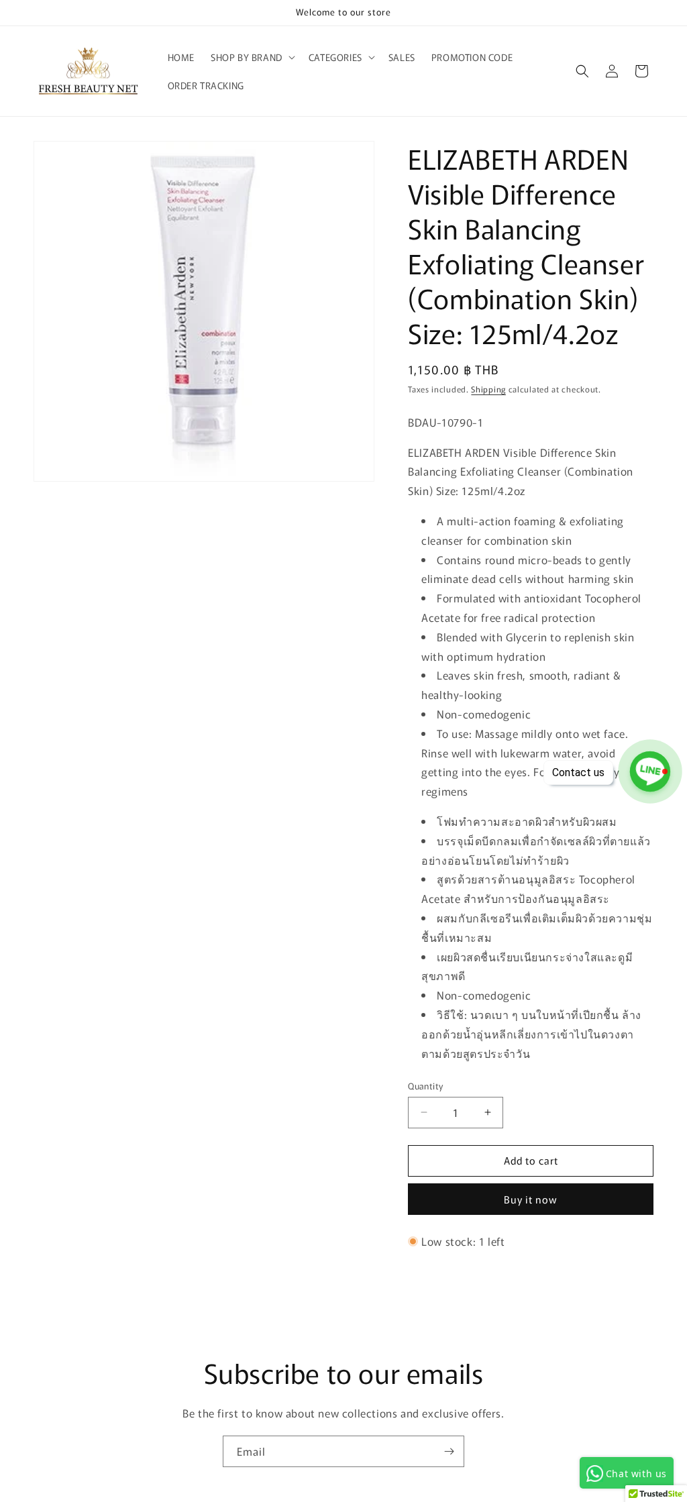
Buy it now (531, 1199)
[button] (252, 57)
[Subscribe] (449, 1451)
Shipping (488, 388)
